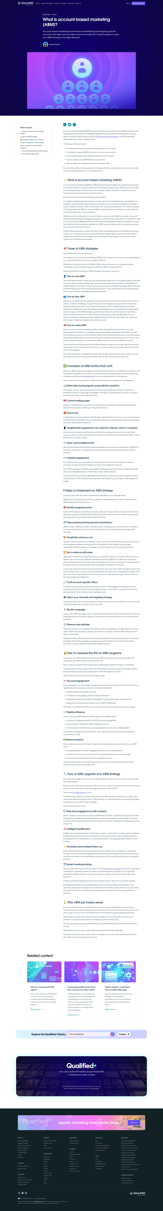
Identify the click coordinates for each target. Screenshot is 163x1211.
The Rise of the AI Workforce (127, 1162)
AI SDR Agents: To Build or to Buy (128, 1145)
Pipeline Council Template (127, 1152)
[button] (38, 3)
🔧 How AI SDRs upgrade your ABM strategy (34, 151)
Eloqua (45, 1161)
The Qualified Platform (23, 1166)
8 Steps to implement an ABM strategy (32, 142)
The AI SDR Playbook (100, 1150)
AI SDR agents (79, 792)
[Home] (25, 3)
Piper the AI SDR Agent (23, 1140)
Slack (45, 1180)
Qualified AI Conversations (24, 1145)
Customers (72, 1159)
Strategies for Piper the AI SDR (128, 1155)
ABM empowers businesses (106, 136)
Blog (96, 1140)
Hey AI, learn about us (75, 1171)
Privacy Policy (95, 1088)
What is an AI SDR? (125, 1167)
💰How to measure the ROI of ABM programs (31, 147)
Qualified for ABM (22, 1184)
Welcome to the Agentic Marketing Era (130, 1164)
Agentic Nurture (21, 1177)
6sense (45, 1183)
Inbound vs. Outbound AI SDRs (128, 1150)
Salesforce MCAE (48, 1175)
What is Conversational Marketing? (129, 1169)
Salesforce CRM (47, 1173)
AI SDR (86, 450)
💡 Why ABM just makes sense (29, 154)
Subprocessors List (100, 1166)
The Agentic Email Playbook (102, 1148)
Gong (45, 1164)
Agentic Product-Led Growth (25, 1179)
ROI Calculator (99, 1143)
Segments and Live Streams (50, 1140)
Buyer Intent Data (48, 1148)
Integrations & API (22, 1168)
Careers (72, 1156)
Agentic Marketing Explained (128, 1140)
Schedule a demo (138, 3)
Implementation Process (127, 1183)
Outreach (46, 1171)
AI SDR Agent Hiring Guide (127, 1159)
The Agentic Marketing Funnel (128, 1157)
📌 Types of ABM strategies (28, 137)
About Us (72, 1152)
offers (115, 586)
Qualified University (126, 1178)
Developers (20, 1157)
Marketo (46, 1168)
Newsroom (72, 1161)
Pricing (19, 1155)
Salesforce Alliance (74, 1140)
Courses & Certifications (127, 1180)
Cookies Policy (98, 1168)
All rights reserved (38, 1201)
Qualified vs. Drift (74, 1164)
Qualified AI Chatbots (23, 1143)
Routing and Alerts (48, 1143)
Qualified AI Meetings (23, 1148)
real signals (89, 376)
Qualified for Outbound (23, 1182)
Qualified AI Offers (22, 1150)
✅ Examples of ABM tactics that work (32, 140)
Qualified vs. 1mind (74, 1166)
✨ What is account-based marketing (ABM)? (32, 132)
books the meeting (113, 869)
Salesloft (46, 1178)
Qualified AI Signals (22, 1152)
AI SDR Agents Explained (127, 1143)
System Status (73, 1168)
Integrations (47, 1156)
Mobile (45, 1145)
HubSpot (46, 1166)
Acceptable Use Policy (100, 1164)
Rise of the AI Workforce (75, 1154)
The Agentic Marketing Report (102, 1145)
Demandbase (47, 1159)
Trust (96, 1159)
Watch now (134, 1122)
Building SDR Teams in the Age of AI (129, 1148)
